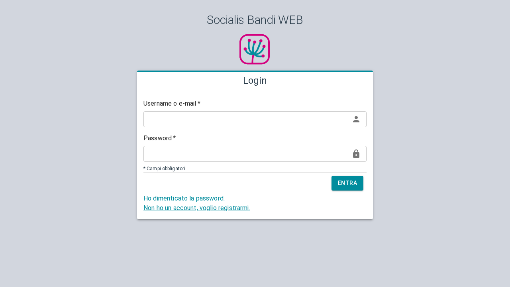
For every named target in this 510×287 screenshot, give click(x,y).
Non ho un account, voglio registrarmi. (196, 208)
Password (159, 138)
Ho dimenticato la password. (184, 198)
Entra (347, 183)
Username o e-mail (171, 103)
